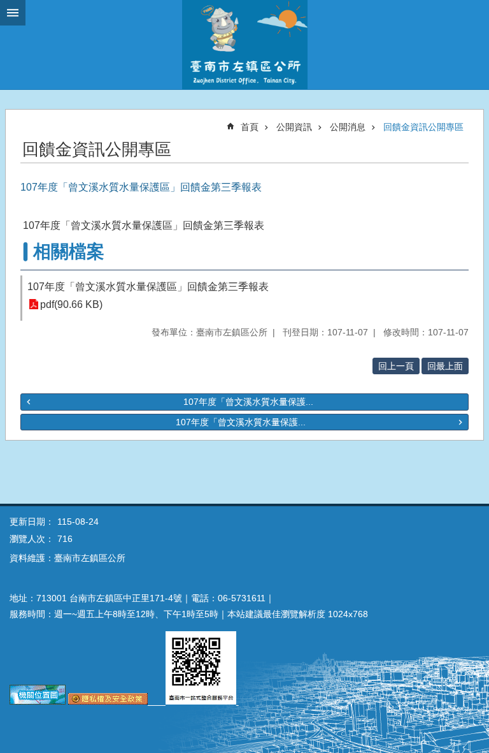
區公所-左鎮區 (244, 44)
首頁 (250, 127)
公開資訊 (294, 127)
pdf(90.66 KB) (71, 304)
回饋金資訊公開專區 (423, 127)
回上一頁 (396, 366)
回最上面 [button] (445, 366)
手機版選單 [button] (12, 13)
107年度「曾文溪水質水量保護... (248, 402)
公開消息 (347, 127)
